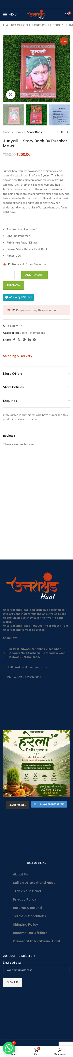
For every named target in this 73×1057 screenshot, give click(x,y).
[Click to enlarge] (10, 94)
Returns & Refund (27, 907)
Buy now (13, 285)
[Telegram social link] (34, 339)
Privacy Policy (24, 899)
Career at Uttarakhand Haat (36, 941)
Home (7, 132)
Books (19, 132)
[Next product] (67, 132)
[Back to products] (62, 132)
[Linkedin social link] (29, 339)
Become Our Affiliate (30, 933)
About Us (20, 874)
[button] (7, 69)
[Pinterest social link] (24, 339)
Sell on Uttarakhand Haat (34, 882)
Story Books (35, 132)
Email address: (12, 962)
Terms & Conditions (29, 916)
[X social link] (19, 339)
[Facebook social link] (14, 339)
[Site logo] (37, 14)
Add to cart (34, 274)
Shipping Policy (25, 924)
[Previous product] (57, 132)
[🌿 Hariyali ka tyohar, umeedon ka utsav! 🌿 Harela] (36, 763)
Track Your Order (27, 891)
